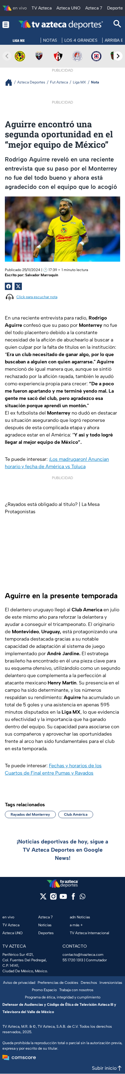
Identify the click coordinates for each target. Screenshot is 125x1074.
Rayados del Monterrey (30, 814)
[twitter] (43, 898)
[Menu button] (5, 24)
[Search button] (117, 24)
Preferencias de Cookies (58, 982)
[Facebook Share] (8, 286)
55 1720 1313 (72, 960)
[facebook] (73, 898)
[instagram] (53, 898)
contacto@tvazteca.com (82, 954)
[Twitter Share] (18, 286)
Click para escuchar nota (36, 297)
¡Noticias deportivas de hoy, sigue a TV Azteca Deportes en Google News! (62, 849)
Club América (75, 814)
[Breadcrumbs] (11, 82)
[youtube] (63, 898)
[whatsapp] (82, 898)
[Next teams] (118, 56)
